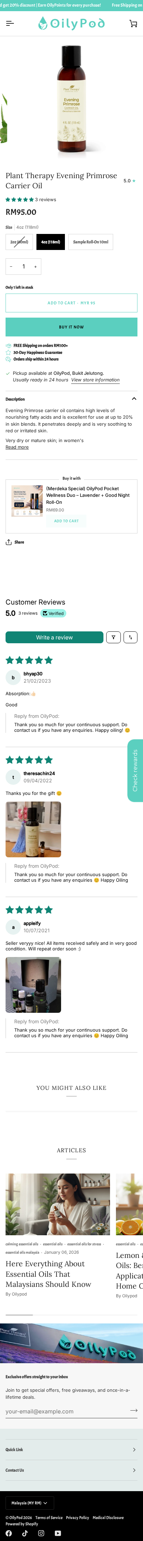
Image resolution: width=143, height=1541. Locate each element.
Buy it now (71, 327)
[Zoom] (24, 147)
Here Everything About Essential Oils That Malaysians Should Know (48, 1274)
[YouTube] (58, 1533)
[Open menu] (16, 23)
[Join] (131, 1410)
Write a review (54, 637)
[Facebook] (9, 1533)
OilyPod (16, 1517)
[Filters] (113, 637)
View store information (95, 379)
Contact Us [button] (15, 1470)
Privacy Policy (77, 1517)
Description (15, 399)
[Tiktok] (25, 1533)
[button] (20, 199)
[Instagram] (41, 1533)
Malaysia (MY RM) (26, 1503)
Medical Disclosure (108, 1517)
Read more (17, 447)
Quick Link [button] (14, 1449)
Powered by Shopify (22, 1524)
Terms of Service (48, 1517)
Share (19, 542)
